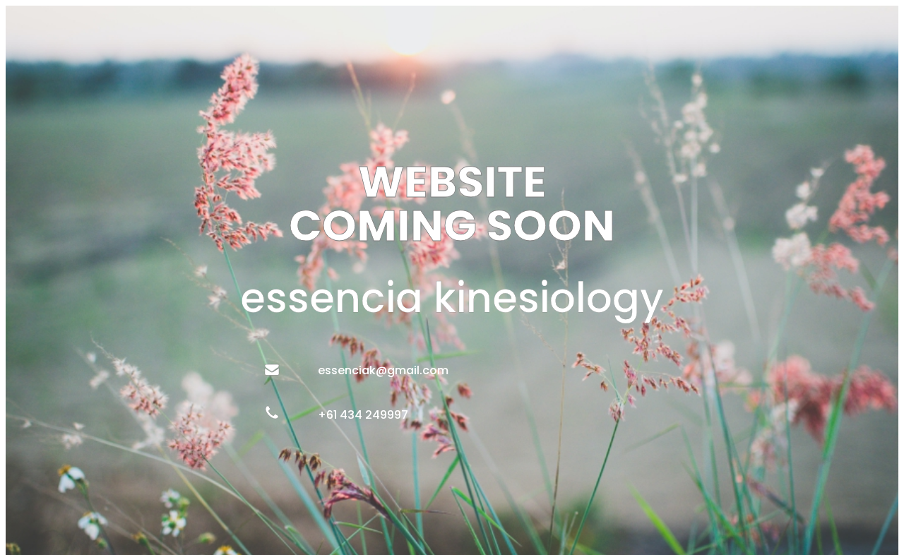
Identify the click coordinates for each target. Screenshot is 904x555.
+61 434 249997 (363, 415)
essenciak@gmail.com (383, 371)
